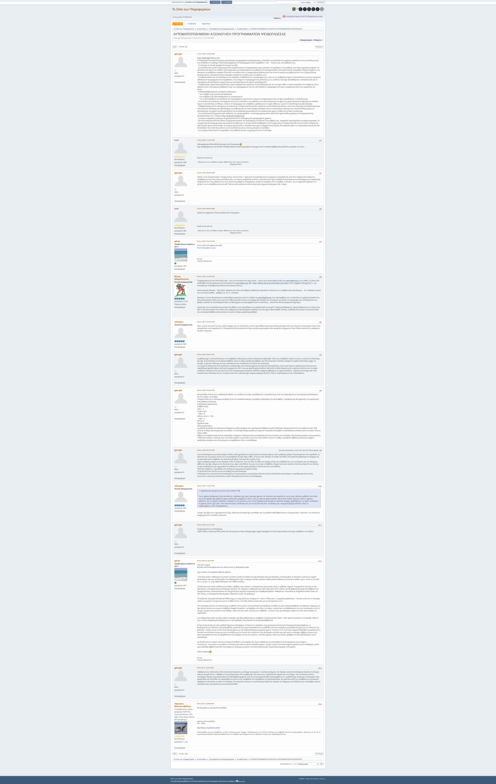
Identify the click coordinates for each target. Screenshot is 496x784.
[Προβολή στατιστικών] (240, 781)
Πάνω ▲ (323, 779)
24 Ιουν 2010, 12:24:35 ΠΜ (205, 276)
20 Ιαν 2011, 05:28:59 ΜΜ (205, 704)
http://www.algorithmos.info (208, 58)
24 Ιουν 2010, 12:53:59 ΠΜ (205, 322)
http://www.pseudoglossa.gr (233, 116)
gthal (177, 241)
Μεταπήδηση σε (286, 764)
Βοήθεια (302, 779)
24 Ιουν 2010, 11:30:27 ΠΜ (205, 486)
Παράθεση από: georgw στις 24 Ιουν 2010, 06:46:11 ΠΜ (220, 491)
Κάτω (175, 47)
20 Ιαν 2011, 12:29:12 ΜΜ (205, 668)
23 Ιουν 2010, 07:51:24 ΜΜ (206, 241)
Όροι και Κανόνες (312, 779)
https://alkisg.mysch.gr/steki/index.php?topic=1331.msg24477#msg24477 (282, 283)
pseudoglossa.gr (292, 280)
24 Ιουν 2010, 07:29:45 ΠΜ (205, 390)
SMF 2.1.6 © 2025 (176, 778)
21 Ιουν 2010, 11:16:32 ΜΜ (206, 140)
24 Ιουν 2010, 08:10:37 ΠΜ (205, 450)
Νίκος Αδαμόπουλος (181, 277)
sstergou (178, 321)
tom (176, 140)
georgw (178, 53)
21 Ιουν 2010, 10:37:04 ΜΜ (206, 54)
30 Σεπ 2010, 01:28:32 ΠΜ (205, 561)
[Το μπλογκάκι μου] (175, 745)
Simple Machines (188, 778)
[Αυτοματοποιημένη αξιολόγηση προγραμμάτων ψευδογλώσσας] (175, 79)
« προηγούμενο (305, 40)
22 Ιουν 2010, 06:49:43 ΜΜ (206, 173)
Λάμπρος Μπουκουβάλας (182, 705)
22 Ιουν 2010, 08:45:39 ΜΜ (206, 208)
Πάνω (175, 754)
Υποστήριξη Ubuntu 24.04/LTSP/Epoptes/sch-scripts (304, 16)
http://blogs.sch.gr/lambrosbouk (208, 728)
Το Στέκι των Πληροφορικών (191, 9)
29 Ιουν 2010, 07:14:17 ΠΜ (205, 525)
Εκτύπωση (319, 47)
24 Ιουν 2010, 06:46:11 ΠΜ (205, 354)
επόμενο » (318, 40)
